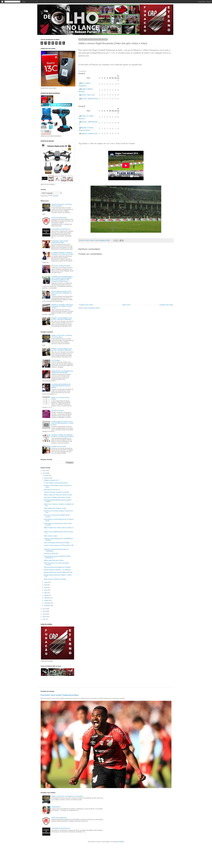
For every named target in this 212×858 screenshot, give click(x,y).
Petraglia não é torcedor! (58, 446)
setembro (47, 598)
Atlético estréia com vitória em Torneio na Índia (58, 495)
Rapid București (93, 98)
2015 (44, 470)
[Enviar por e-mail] (114, 240)
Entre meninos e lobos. (51, 536)
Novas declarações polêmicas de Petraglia (57, 542)
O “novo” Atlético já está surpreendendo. (56, 483)
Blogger (121, 841)
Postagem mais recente (86, 305)
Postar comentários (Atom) (91, 308)
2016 (44, 473)
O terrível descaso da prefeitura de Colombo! (57, 567)
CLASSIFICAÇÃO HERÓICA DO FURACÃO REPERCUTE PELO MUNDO (60, 386)
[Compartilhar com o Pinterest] (123, 240)
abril (45, 585)
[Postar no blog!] (116, 240)
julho (45, 593)
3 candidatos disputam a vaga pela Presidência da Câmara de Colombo (62, 253)
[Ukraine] (83, 95)
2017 (44, 609)
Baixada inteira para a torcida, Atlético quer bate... (59, 572)
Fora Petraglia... (56, 360)
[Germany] (83, 122)
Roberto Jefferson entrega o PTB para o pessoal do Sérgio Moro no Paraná (61, 293)
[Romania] (83, 98)
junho (46, 590)
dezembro (47, 605)
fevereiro (47, 478)
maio (45, 587)
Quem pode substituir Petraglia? (61, 266)
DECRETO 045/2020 (57, 411)
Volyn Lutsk (91, 95)
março (46, 582)
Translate (55, 196)
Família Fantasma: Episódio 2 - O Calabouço (57, 570)
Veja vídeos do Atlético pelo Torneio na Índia (57, 497)
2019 (44, 614)
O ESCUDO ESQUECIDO (59, 217)
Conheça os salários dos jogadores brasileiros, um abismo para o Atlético (62, 435)
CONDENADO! (55, 807)
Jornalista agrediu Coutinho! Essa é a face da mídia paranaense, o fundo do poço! (62, 423)
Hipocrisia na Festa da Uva (52, 489)
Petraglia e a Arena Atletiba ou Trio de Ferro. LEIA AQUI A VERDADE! (61, 318)
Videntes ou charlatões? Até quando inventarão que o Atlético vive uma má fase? (62, 306)
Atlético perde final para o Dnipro (54, 560)
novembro (47, 603)
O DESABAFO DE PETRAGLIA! (60, 229)
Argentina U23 (92, 133)
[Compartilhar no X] (118, 240)
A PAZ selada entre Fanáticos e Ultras (55, 508)
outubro (46, 600)
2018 (44, 611)
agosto (46, 595)
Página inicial (126, 305)
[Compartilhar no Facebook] (121, 240)
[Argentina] (83, 133)
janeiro (46, 475)
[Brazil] (82, 83)
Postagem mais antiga (166, 305)
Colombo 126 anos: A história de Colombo (56, 492)
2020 (44, 616)
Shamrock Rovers (84, 130)
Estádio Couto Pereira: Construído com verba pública (61, 205)
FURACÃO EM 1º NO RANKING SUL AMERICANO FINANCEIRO (62, 371)
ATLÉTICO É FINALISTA (51, 553)
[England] (83, 89)
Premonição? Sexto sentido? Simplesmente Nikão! (60, 241)
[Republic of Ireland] (86, 127)
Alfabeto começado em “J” (52, 480)
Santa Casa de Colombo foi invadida (55, 579)
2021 (44, 619)
